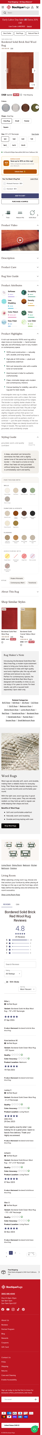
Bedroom (26, 865)
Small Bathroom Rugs (26, 720)
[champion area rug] (15, 108)
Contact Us (5, 1357)
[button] (37, 7)
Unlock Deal (20, 171)
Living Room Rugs (28, 710)
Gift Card (5, 1347)
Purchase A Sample (20, 201)
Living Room (6, 865)
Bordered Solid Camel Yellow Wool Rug (27, 634)
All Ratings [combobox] (10, 974)
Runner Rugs (28, 717)
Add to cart (20, 196)
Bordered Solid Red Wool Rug (8, 632)
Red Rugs (19, 33)
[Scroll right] (37, 107)
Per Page (31, 1253)
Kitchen (34, 865)
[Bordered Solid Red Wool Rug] (9, 618)
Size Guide (35, 134)
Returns (4, 1371)
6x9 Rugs (15, 703)
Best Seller (7, 33)
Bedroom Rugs (25, 706)
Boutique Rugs (10, 1432)
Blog (3, 1334)
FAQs (3, 1362)
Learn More (34, 179)
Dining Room (17, 865)
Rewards (4, 1338)
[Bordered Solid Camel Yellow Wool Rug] (28, 618)
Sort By (22, 987)
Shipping (4, 1366)
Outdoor (13, 868)
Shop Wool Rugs (10, 826)
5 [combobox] (28, 1255)
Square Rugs (11, 720)
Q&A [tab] (17, 904)
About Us (5, 1320)
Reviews (4, 1325)
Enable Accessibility (9, 1380)
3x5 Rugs (25, 703)
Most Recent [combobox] (25, 989)
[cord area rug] (25, 108)
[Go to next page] (6, 1256)
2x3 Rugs (34, 703)
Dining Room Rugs (11, 710)
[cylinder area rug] (35, 108)
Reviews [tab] (6, 904)
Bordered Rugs (32, 713)
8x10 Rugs (6, 703)
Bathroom (5, 868)
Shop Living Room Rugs (10, 895)
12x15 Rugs (13, 706)
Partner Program (7, 1329)
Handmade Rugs (14, 717)
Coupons (5, 1343)
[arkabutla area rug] (6, 108)
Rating (8, 970)
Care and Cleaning (8, 1375)
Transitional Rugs (18, 713)
